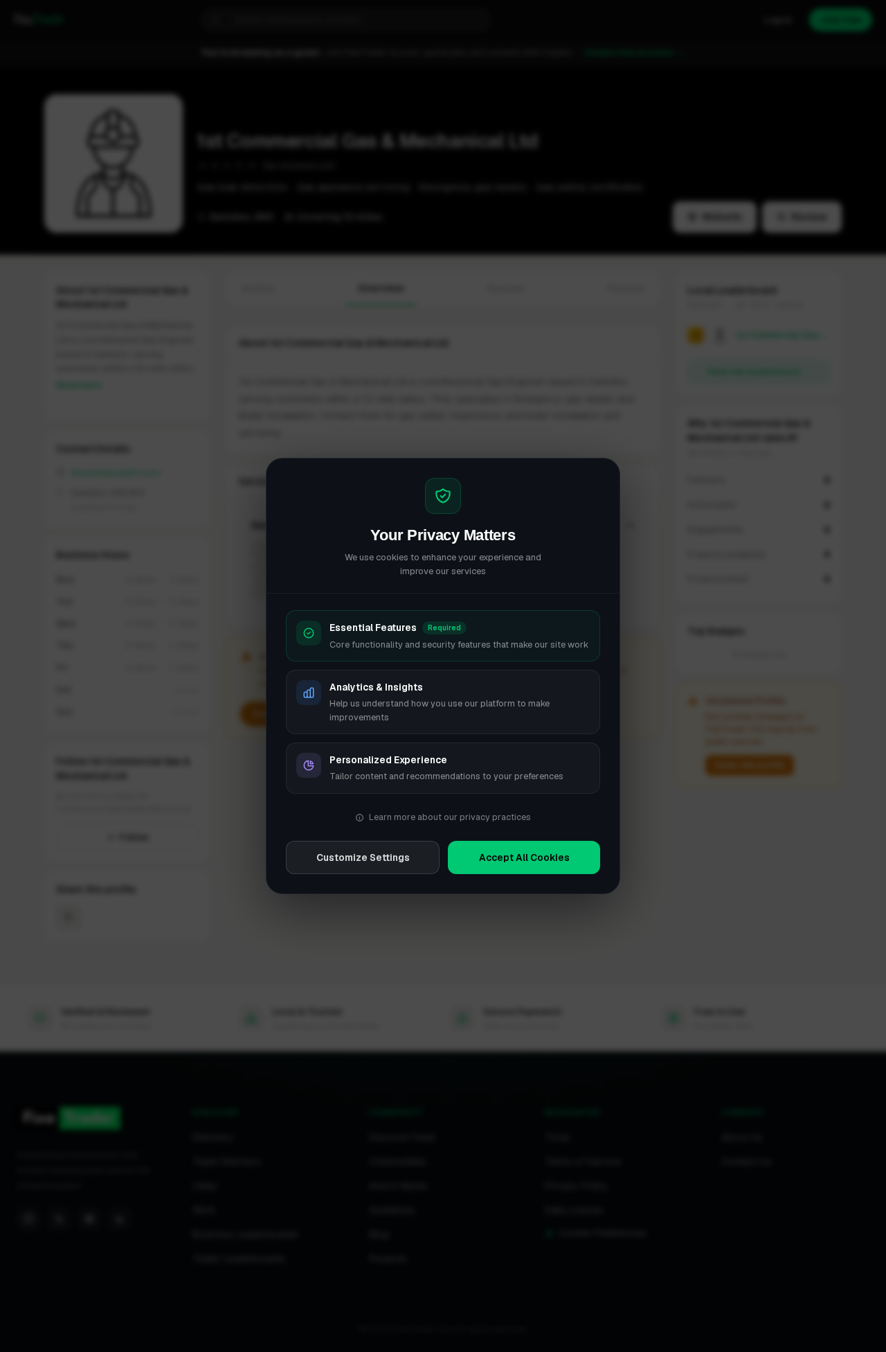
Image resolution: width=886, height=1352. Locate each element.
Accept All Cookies (524, 857)
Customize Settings (363, 857)
